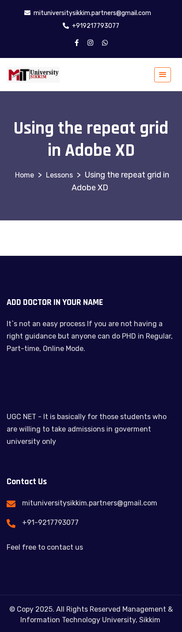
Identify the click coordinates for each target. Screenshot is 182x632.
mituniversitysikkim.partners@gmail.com (89, 503)
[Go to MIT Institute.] (24, 175)
